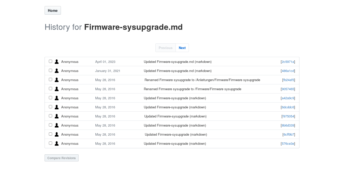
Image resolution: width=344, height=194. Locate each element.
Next (182, 47)
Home (53, 10)
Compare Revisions (61, 158)
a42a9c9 (288, 97)
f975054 (288, 116)
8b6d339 (288, 125)
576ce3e (288, 143)
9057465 (288, 88)
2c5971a (288, 61)
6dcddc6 (288, 107)
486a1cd (288, 70)
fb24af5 (288, 79)
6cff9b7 (289, 134)
